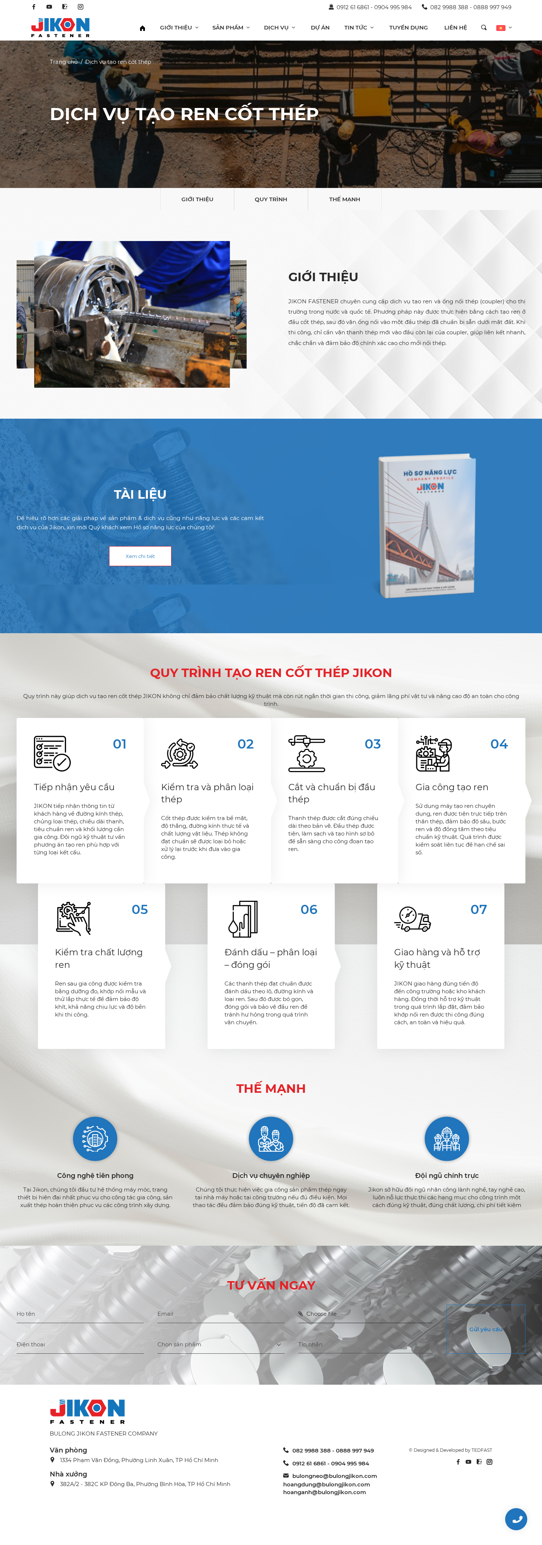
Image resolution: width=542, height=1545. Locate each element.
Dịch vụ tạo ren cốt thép (118, 61)
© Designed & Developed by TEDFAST (450, 1450)
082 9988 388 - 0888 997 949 (470, 7)
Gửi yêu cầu (486, 1329)
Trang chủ (64, 61)
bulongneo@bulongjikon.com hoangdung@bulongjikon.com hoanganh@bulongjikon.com (330, 1484)
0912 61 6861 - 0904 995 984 (374, 7)
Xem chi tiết (140, 556)
